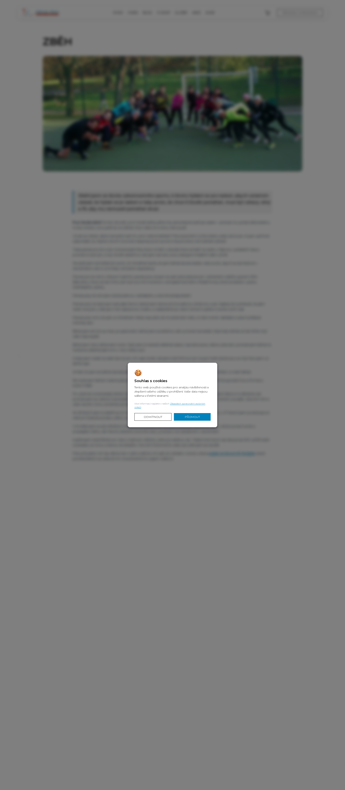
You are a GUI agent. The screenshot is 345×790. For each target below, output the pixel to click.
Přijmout (192, 417)
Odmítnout (153, 417)
